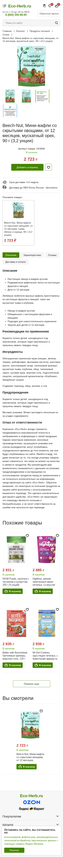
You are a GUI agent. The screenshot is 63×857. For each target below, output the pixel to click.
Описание (10, 255)
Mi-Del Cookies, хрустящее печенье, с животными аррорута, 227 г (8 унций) (45, 657)
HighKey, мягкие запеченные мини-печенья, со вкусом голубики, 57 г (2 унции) (46, 583)
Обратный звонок (49, 13)
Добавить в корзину (27, 167)
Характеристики (32, 255)
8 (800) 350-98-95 (16, 14)
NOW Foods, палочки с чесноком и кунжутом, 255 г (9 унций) (16, 581)
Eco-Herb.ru (19, 6)
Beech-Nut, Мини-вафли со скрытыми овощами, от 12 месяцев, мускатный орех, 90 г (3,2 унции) (30, 760)
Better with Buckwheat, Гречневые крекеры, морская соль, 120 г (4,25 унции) (15, 657)
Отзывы (52, 255)
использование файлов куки (19, 837)
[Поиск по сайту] (57, 22)
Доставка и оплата (15, 261)
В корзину (15, 591)
